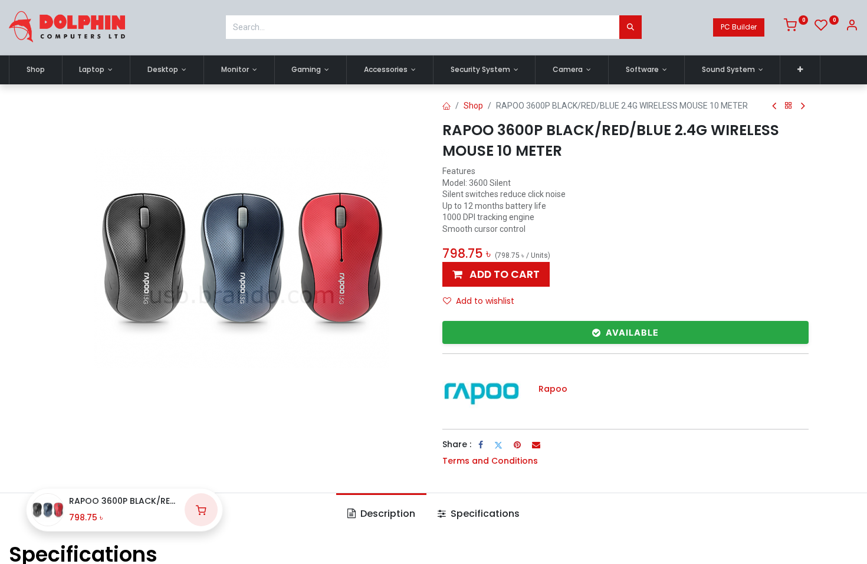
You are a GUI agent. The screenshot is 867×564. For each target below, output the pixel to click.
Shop (473, 105)
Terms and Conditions (490, 461)
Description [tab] (386, 513)
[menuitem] (35, 69)
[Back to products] (788, 106)
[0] (796, 27)
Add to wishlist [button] (485, 301)
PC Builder (739, 27)
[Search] (630, 27)
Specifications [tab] (484, 513)
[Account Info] (851, 27)
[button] (800, 69)
